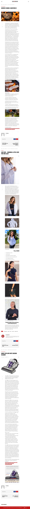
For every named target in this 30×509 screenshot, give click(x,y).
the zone (13, 331)
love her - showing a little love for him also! (5, 144)
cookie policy (20, 507)
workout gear (16, 331)
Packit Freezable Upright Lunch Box (5, 496)
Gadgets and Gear (3, 6)
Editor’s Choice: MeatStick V (15, 345)
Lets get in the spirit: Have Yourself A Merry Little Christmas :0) (15, 144)
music (10, 331)
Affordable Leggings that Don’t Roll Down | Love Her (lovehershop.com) (12, 323)
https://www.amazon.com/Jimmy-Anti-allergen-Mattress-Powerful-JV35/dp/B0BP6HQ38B (11, 463)
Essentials (2, 150)
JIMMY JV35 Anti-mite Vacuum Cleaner (5, 346)
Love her (8, 331)
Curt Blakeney (2, 10)
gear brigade (5, 331)
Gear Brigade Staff (7, 334)
